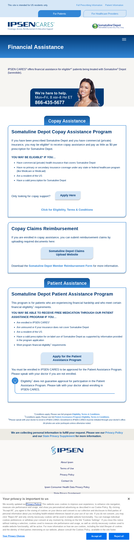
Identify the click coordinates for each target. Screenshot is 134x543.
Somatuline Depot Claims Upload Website (67, 252)
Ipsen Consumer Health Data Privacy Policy (67, 487)
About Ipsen (67, 462)
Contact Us (67, 481)
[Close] (128, 498)
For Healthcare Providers (105, 13)
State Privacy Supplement (67, 493)
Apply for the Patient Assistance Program (67, 358)
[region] (67, 518)
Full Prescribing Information (89, 5)
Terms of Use (67, 468)
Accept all (96, 536)
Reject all (119, 536)
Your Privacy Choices (14, 536)
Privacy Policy (67, 474)
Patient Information (114, 5)
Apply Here (68, 195)
